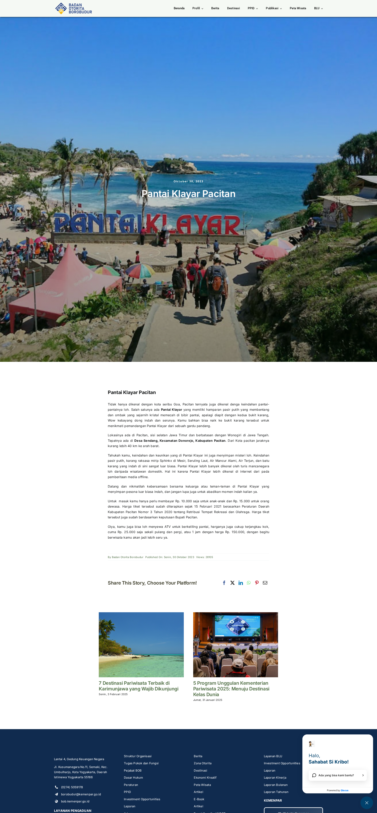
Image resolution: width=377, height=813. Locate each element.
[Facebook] (224, 583)
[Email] (265, 583)
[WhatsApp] (249, 583)
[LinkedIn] (241, 583)
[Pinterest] (257, 583)
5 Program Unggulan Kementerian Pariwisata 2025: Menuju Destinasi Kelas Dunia (231, 688)
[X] (232, 583)
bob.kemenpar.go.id (75, 801)
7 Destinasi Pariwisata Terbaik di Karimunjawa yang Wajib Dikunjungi (138, 686)
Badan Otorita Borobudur (128, 557)
